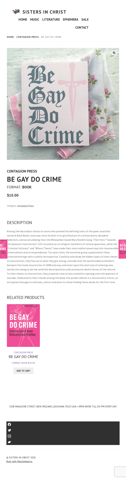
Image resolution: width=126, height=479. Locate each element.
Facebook (63, 423)
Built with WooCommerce (19, 461)
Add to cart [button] (23, 370)
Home (10, 36)
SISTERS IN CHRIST (44, 12)
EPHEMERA (70, 19)
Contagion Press (27, 36)
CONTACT (82, 27)
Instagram (63, 435)
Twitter (63, 429)
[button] (114, 52)
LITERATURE (51, 19)
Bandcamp (63, 441)
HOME (23, 19)
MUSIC (34, 19)
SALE (85, 19)
